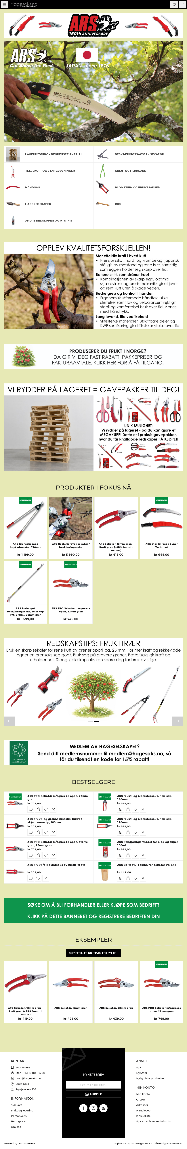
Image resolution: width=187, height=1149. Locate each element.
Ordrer (140, 1099)
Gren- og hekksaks (130, 170)
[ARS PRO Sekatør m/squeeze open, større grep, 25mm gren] (15, 848)
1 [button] (90, 721)
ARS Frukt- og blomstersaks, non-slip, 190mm (144, 797)
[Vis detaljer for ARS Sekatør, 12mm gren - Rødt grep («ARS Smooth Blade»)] (116, 518)
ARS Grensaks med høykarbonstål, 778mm (25, 545)
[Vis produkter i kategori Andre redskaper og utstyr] (13, 220)
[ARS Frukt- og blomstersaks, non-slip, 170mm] (105, 825)
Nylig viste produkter (150, 1078)
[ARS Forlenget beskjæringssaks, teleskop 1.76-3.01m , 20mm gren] (25, 583)
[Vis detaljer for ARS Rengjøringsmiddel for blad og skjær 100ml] (105, 848)
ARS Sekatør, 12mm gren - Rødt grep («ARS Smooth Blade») (116, 547)
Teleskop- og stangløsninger (50, 170)
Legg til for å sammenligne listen (53, 809)
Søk (138, 1067)
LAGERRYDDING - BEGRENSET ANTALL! (53, 154)
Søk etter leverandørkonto (153, 1121)
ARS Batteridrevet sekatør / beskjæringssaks (71, 545)
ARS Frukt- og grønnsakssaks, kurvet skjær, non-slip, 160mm (54, 820)
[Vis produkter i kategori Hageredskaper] (13, 204)
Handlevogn (144, 1110)
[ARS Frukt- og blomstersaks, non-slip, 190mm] (105, 802)
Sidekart (16, 1105)
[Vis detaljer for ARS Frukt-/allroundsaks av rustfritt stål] (15, 871)
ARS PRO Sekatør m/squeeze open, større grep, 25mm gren (57, 843)
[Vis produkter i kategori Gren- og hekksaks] (102, 171)
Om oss (16, 1127)
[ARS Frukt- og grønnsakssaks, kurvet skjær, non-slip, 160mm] (15, 825)
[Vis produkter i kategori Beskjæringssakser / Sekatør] (102, 154)
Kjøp (38, 809)
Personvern (19, 1116)
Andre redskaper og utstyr (48, 220)
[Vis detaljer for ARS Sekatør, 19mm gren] (71, 982)
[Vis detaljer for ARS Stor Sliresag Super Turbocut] (161, 518)
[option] (93, 91)
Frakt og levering (22, 1110)
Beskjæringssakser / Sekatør (139, 154)
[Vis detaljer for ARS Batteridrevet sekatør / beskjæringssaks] (71, 518)
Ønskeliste (143, 1116)
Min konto (143, 1094)
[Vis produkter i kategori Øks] (102, 204)
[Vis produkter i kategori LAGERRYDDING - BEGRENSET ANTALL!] (13, 154)
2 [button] (96, 721)
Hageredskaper (38, 204)
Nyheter (141, 1073)
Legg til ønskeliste (45, 809)
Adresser (142, 1105)
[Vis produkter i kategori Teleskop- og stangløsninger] (13, 171)
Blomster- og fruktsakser (137, 187)
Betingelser (18, 1121)
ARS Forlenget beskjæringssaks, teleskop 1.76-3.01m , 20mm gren (25, 611)
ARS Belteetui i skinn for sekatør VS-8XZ (146, 865)
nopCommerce (26, 1143)
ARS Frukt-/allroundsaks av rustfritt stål (56, 865)
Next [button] (177, 721)
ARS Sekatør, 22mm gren (116, 1007)
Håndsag (32, 187)
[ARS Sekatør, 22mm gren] (116, 982)
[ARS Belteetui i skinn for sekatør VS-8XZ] (105, 871)
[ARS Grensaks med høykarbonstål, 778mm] (25, 518)
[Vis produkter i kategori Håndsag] (13, 187)
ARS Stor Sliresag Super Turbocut (162, 545)
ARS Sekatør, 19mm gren (70, 1007)
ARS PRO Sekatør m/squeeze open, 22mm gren (70, 610)
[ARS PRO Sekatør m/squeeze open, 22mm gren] (71, 583)
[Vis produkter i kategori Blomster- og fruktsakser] (102, 187)
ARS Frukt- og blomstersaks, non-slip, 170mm (144, 820)
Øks (118, 204)
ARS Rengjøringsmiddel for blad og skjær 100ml (147, 843)
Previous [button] (9, 721)
